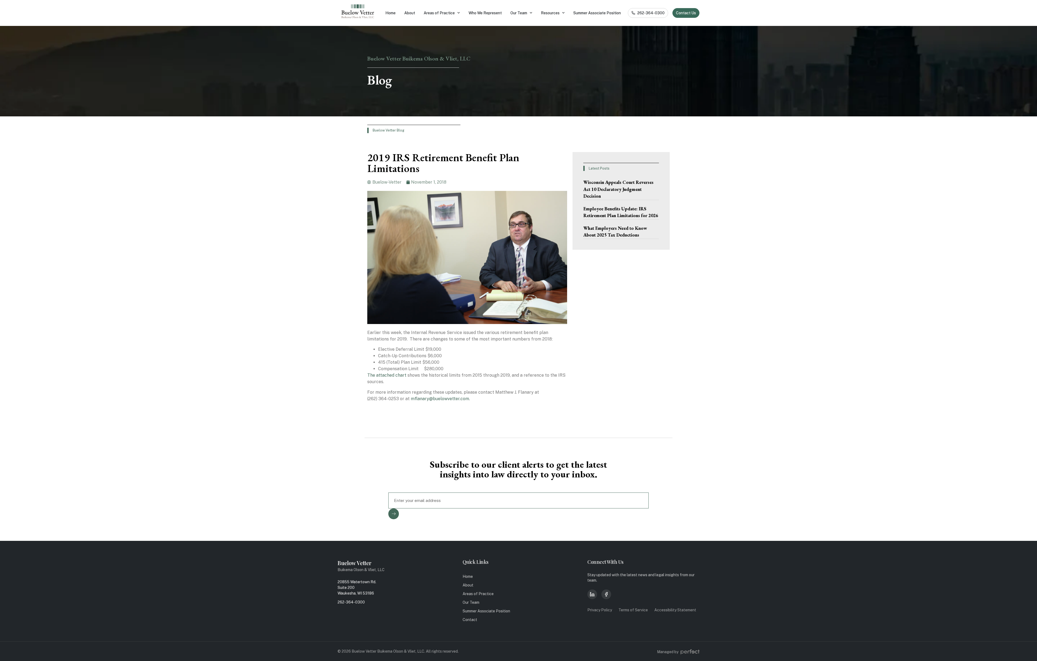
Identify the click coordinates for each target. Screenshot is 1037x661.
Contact (470, 620)
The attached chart (387, 375)
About (409, 13)
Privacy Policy (599, 610)
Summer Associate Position (597, 13)
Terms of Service (633, 610)
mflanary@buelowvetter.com (440, 398)
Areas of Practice (439, 13)
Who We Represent (485, 13)
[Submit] (393, 513)
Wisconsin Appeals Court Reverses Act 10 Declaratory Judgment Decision (618, 189)
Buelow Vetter (355, 562)
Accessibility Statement (675, 610)
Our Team (518, 13)
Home (390, 13)
